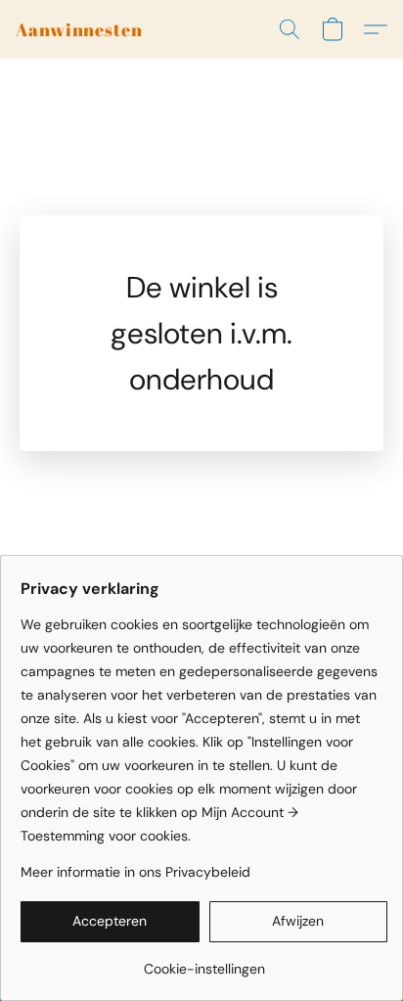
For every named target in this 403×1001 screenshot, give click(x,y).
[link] (204, 961)
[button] (79, 29)
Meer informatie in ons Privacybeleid (135, 872)
